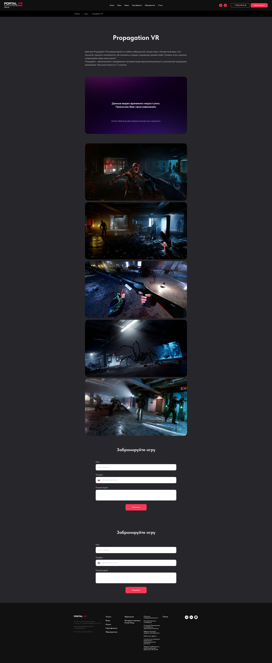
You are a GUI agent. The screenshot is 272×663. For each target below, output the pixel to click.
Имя (97, 462)
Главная (77, 14)
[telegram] (225, 5)
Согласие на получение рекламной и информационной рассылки (152, 641)
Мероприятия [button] (150, 5)
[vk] (220, 5)
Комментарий (102, 487)
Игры (119, 5)
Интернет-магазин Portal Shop (132, 621)
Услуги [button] (112, 5)
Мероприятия (111, 632)
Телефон (99, 474)
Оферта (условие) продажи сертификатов (151, 632)
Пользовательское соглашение (150, 621)
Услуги (108, 617)
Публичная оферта (150, 636)
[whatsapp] (196, 618)
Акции (126, 5)
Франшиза (129, 617)
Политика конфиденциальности (151, 617)
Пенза (165, 617)
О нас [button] (160, 5)
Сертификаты (137, 5)
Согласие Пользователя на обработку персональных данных (152, 627)
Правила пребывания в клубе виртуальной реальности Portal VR (151, 648)
